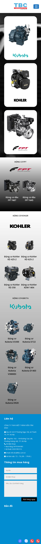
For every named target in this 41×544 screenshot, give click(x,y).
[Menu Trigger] (36, 6)
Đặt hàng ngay (29, 499)
